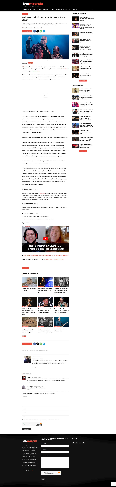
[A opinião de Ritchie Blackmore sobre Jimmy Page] (75, 75)
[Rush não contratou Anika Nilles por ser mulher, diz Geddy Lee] (75, 68)
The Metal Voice (65, 69)
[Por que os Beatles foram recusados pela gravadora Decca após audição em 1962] (45, 322)
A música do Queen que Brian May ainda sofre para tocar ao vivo (45, 290)
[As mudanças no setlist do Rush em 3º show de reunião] (75, 34)
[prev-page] (23, 336)
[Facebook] (34, 31)
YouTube (61, 259)
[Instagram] (35, 367)
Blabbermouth (36, 71)
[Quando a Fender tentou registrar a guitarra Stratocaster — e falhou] (75, 47)
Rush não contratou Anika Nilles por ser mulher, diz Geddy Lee (85, 68)
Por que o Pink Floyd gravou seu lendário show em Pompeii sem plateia (29, 330)
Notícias (25, 14)
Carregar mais (82, 80)
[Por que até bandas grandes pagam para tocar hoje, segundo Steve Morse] (75, 139)
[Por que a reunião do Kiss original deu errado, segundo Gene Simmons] (75, 97)
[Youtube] (83, 443)
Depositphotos (32, 470)
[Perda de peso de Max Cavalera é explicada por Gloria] (75, 40)
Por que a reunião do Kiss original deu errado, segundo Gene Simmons (86, 97)
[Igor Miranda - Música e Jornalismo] (33, 4)
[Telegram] (44, 31)
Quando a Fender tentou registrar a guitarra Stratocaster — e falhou (85, 47)
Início (23, 350)
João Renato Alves (29, 27)
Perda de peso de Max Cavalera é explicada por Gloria (85, 41)
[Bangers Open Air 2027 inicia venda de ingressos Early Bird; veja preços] (75, 61)
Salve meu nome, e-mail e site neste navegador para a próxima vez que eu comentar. (41, 419)
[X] (37, 31)
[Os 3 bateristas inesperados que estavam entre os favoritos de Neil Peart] (45, 302)
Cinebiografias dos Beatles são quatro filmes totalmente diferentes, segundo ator (86, 54)
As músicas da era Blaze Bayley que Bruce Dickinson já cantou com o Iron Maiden (61, 310)
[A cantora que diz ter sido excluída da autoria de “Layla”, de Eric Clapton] (75, 90)
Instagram (46, 259)
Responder (28, 382)
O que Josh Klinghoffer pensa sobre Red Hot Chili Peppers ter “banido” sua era (86, 125)
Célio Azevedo (30, 386)
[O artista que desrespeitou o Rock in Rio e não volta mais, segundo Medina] (75, 104)
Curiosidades (25, 286)
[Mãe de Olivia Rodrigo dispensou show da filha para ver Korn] (75, 18)
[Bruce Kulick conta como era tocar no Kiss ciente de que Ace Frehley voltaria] (75, 111)
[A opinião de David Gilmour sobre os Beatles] (61, 322)
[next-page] (25, 336)
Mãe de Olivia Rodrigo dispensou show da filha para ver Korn (86, 19)
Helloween (30, 63)
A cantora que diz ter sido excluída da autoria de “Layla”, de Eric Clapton (85, 90)
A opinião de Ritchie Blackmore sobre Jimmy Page (85, 75)
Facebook (56, 259)
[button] (92, 9)
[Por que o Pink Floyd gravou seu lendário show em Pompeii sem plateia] (29, 322)
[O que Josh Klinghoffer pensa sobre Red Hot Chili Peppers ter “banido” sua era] (75, 125)
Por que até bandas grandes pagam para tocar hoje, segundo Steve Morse (86, 139)
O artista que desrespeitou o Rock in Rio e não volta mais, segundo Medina (86, 104)
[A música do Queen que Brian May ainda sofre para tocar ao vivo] (45, 282)
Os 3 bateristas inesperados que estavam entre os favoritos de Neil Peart (45, 310)
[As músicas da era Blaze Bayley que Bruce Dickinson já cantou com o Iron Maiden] (61, 302)
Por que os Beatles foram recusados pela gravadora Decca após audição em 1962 (45, 330)
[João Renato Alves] (23, 27)
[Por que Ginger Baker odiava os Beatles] (29, 282)
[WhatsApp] (40, 31)
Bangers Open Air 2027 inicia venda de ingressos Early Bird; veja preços (86, 61)
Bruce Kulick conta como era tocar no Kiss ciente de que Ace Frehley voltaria (86, 111)
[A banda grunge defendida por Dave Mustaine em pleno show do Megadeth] (75, 146)
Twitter (51, 259)
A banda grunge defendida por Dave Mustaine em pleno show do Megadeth (86, 146)
